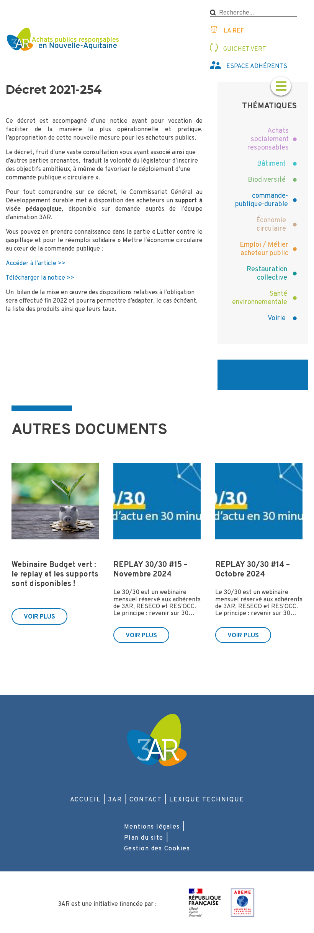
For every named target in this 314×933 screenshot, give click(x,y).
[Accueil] (64, 40)
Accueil (85, 800)
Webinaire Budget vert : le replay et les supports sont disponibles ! (54, 574)
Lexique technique (206, 800)
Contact (145, 800)
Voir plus (39, 617)
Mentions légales (152, 827)
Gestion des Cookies (157, 848)
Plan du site (144, 838)
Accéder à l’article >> (35, 263)
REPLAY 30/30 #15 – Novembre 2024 (150, 570)
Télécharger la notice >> (40, 278)
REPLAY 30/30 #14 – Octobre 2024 (252, 570)
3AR (115, 800)
